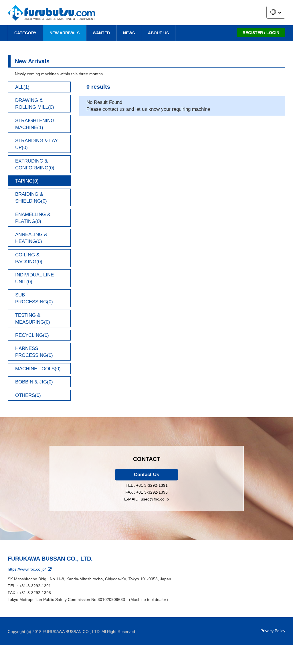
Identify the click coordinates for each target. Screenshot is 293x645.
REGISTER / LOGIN (261, 32)
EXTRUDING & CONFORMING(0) (34, 164)
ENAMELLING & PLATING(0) (32, 218)
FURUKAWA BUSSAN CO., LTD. (50, 558)
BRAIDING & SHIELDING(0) (31, 197)
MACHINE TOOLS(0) (38, 368)
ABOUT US (158, 33)
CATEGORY (25, 33)
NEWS (129, 33)
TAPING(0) (27, 181)
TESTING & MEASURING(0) (32, 318)
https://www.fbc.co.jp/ (27, 569)
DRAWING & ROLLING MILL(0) (34, 104)
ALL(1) (22, 87)
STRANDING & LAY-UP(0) (37, 144)
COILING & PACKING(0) (28, 258)
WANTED (101, 33)
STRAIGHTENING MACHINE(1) (34, 124)
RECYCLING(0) (32, 335)
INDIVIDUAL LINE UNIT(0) (34, 278)
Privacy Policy (272, 630)
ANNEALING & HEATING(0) (31, 238)
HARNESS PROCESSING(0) (34, 352)
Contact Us (146, 474)
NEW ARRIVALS (65, 33)
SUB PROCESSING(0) (34, 298)
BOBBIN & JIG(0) (34, 382)
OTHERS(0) (28, 395)
